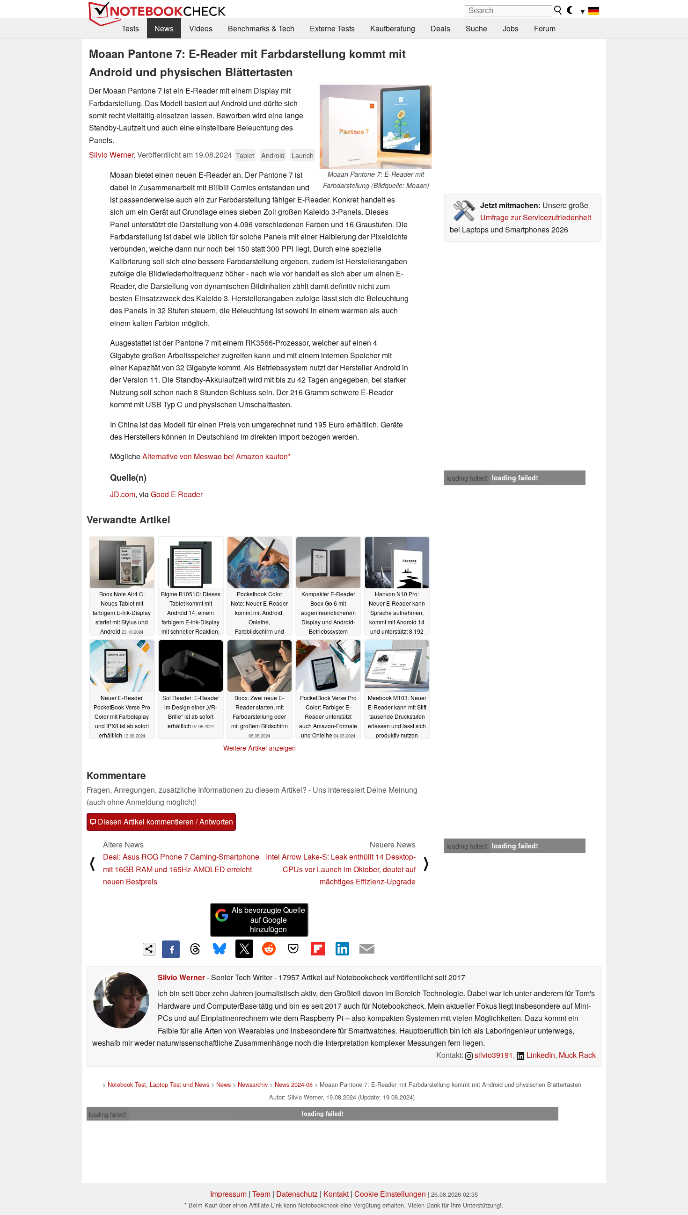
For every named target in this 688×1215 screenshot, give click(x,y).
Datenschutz (297, 1193)
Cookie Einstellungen (390, 1193)
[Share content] (149, 949)
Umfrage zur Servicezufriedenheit (535, 217)
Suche (476, 28)
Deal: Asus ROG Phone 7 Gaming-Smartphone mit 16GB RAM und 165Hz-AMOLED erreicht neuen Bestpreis (181, 869)
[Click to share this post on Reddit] (269, 948)
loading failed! (467, 478)
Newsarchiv (253, 1084)
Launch (303, 155)
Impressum (228, 1193)
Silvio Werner (111, 154)
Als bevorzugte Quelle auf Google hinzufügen (268, 919)
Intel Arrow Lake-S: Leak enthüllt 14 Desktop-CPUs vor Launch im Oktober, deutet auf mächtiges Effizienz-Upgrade (341, 869)
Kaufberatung (392, 28)
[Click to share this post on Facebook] (171, 949)
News (164, 28)
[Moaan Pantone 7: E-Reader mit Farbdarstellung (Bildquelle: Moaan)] (376, 127)
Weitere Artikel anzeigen (259, 747)
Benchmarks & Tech (261, 28)
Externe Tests (332, 28)
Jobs (511, 28)
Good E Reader (177, 494)
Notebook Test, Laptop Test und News (158, 1084)
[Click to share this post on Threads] (195, 949)
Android (273, 155)
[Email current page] (367, 949)
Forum (545, 28)
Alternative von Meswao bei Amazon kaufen (215, 456)
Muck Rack (577, 1054)
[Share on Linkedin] (342, 948)
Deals (440, 28)
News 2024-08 (294, 1084)
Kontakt (336, 1193)
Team (261, 1193)
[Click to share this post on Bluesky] (219, 949)
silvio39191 (493, 1054)
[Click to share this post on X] (244, 948)
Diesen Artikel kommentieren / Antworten (164, 821)
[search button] (558, 10)
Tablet (245, 155)
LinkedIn (540, 1054)
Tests (130, 28)
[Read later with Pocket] (293, 948)
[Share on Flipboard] (318, 948)
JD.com (122, 494)
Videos (200, 28)
